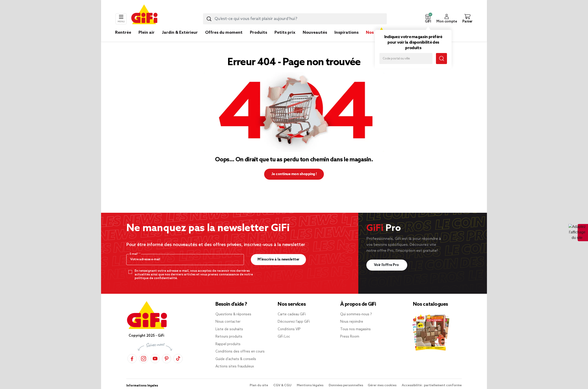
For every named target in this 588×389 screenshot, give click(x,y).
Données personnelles (346, 385)
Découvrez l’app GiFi (294, 322)
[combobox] (295, 18)
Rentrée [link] (123, 32)
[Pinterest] (166, 358)
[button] (428, 19)
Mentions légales (310, 385)
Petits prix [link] (284, 32)
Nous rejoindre (351, 322)
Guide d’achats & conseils (235, 359)
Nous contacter (227, 322)
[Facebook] (132, 358)
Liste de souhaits (229, 329)
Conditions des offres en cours (240, 352)
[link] (258, 39)
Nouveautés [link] (315, 32)
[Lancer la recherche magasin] (441, 58)
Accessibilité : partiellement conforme (432, 385)
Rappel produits (227, 344)
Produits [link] (258, 32)
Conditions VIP (289, 329)
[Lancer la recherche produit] (209, 19)
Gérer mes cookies (382, 385)
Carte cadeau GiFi (292, 314)
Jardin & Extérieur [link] (180, 32)
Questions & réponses (233, 314)
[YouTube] (155, 358)
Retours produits (228, 337)
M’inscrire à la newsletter (278, 259)
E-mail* (134, 254)
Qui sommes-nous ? (356, 314)
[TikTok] (178, 358)
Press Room (349, 337)
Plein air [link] (147, 32)
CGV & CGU (282, 385)
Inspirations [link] (346, 32)
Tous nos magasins (355, 329)
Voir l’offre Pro (387, 265)
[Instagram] (143, 358)
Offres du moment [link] (224, 32)
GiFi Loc (284, 337)
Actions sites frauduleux (234, 366)
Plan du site (259, 385)
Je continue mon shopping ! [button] (294, 174)
